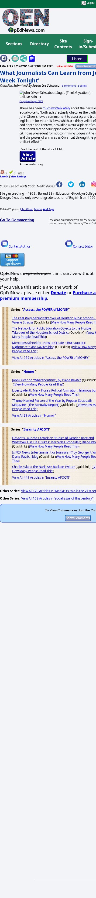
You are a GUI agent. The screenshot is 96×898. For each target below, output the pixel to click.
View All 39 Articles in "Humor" (34, 415)
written (56, 108)
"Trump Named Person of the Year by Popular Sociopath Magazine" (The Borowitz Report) (52, 402)
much (47, 108)
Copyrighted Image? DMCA (31, 101)
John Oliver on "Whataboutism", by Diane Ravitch (46, 380)
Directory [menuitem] (39, 43)
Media (38, 209)
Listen (77, 58)
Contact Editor (83, 246)
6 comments (69, 85)
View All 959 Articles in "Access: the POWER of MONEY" (50, 358)
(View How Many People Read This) (38, 384)
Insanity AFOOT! (36, 429)
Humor (29, 371)
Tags (48, 209)
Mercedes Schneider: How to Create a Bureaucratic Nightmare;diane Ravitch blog (49, 345)
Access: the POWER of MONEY (46, 309)
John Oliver (26, 209)
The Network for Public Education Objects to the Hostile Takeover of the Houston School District (51, 330)
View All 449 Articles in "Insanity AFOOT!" (41, 477)
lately (66, 108)
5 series (82, 85)
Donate (58, 292)
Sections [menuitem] (14, 43)
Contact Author (20, 246)
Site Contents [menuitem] (63, 44)
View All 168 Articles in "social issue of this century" (57, 498)
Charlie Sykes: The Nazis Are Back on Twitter (43, 467)
